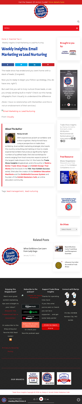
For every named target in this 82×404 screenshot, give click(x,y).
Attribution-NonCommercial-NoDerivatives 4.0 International (67, 135)
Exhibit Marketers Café (27, 177)
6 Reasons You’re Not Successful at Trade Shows (71, 264)
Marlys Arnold (22, 134)
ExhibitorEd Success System (33, 174)
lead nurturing (31, 191)
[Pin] (48, 64)
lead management (15, 191)
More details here (56, 2)
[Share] (8, 64)
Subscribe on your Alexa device (30, 325)
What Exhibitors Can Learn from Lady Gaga (35, 250)
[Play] (69, 104)
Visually (10, 117)
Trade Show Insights (68, 125)
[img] (68, 97)
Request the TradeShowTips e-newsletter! (10, 314)
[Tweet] (21, 64)
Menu (7, 28)
